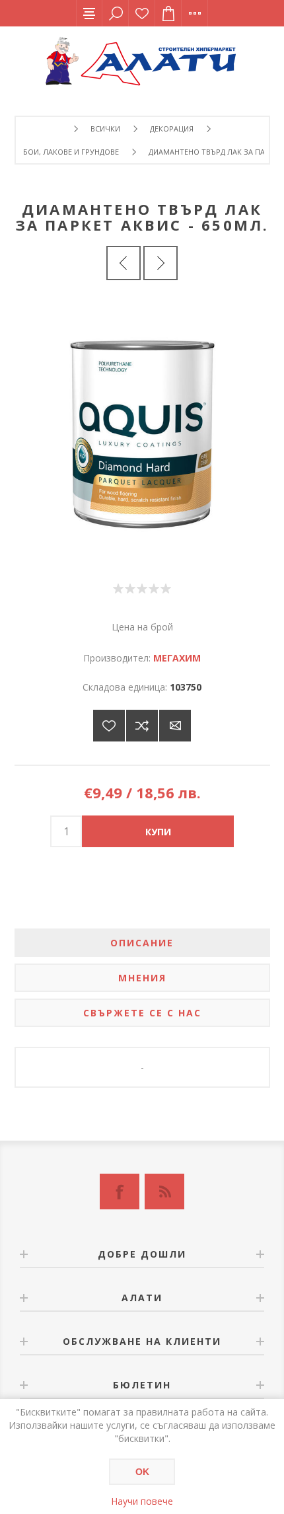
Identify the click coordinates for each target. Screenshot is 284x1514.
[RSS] (164, 1191)
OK (142, 1471)
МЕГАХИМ (177, 658)
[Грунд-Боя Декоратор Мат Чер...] (123, 263)
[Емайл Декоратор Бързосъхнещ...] (160, 263)
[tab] (142, 942)
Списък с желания (142, 13)
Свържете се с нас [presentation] (142, 1012)
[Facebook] (119, 1191)
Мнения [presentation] (142, 977)
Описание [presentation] (142, 942)
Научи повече (142, 1501)
